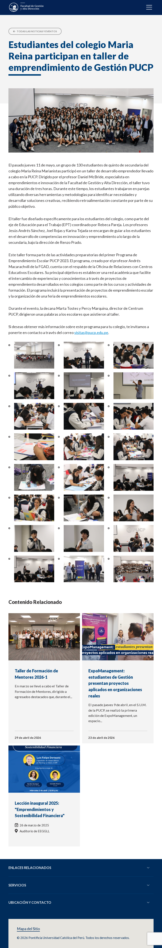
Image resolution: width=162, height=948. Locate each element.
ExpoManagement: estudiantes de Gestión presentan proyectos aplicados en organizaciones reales (115, 683)
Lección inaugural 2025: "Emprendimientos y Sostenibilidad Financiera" (40, 809)
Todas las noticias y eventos (36, 31)
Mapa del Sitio (28, 929)
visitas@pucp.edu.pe (91, 332)
